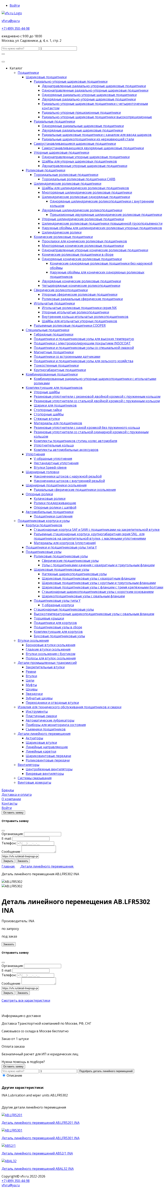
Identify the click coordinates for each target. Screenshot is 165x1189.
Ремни (31, 671)
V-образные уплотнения (53, 458)
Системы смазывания (35, 778)
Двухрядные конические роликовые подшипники (81, 281)
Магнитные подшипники (54, 352)
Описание (14, 1075)
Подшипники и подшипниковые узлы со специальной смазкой (84, 347)
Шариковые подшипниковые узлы (61, 569)
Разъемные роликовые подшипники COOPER (70, 325)
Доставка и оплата (17, 794)
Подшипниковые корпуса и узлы (44, 520)
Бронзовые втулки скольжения (50, 645)
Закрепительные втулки (45, 667)
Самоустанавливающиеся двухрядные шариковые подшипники (93, 148)
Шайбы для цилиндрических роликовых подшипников (85, 188)
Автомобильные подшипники (49, 512)
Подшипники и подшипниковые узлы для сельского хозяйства (83, 361)
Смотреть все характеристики (26, 1000)
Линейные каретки (41, 751)
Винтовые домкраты (34, 782)
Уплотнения (35, 454)
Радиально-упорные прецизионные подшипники (81, 112)
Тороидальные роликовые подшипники (66, 174)
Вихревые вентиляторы (45, 773)
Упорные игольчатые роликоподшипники (75, 312)
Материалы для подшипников (58, 423)
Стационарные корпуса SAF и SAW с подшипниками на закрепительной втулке (97, 529)
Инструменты (37, 711)
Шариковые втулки (41, 742)
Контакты (9, 803)
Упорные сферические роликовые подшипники (79, 294)
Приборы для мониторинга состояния (56, 725)
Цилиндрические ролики (61, 232)
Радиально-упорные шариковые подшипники (70, 81)
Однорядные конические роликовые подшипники (82, 259)
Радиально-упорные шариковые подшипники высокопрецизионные (97, 117)
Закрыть (8, 861)
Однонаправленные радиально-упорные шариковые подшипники (95, 90)
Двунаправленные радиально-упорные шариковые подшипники (94, 86)
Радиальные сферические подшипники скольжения (75, 489)
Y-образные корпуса (58, 605)
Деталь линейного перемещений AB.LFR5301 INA (40, 1138)
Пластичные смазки (41, 716)
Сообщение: (11, 851)
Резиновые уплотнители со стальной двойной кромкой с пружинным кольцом (97, 401)
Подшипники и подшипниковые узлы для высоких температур (84, 339)
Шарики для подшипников (55, 405)
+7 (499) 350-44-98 (16, 28)
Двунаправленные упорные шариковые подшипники (84, 166)
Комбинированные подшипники (52, 374)
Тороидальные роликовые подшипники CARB (78, 179)
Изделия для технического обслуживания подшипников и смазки (69, 707)
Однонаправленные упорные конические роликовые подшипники (95, 250)
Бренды (8, 790)
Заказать (22, 861)
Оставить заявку (13, 812)
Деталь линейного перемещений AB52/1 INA (37, 1153)
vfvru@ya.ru (11, 21)
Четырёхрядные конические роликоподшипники (81, 285)
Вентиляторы (28, 764)
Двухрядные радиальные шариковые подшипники (82, 130)
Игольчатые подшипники (54, 303)
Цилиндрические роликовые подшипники (67, 183)
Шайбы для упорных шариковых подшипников (79, 161)
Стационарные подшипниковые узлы (64, 609)
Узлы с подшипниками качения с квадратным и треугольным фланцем (98, 565)
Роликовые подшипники (45, 170)
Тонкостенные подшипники (56, 365)
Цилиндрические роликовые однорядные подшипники (86, 197)
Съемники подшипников (46, 729)
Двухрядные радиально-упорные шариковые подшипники (89, 99)
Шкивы (31, 689)
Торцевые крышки (49, 618)
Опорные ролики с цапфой (55, 507)
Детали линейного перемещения (44, 733)
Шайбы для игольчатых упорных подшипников (79, 321)
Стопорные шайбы (49, 414)
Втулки (31, 676)
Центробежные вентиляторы (49, 769)
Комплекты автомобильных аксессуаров (66, 449)
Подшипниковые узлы (43, 552)
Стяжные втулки (47, 418)
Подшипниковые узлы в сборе (58, 627)
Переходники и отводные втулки (52, 702)
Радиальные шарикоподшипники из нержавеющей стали (88, 139)
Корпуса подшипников (44, 525)
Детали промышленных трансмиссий (47, 662)
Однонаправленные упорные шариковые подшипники (86, 157)
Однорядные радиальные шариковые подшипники (83, 126)
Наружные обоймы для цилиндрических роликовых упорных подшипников (102, 228)
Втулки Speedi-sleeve (50, 467)
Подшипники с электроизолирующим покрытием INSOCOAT (82, 343)
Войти (15, 5)
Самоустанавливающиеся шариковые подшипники (75, 143)
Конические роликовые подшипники (63, 237)
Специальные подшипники (47, 330)
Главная (8, 866)
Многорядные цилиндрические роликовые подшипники (87, 192)
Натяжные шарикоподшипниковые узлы (74, 574)
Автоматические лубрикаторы (50, 720)
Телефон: (9, 843)
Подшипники (28, 72)
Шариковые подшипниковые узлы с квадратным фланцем (88, 578)
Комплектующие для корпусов (58, 631)
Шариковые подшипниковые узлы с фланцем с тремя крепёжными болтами (102, 587)
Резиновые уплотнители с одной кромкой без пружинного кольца (87, 427)
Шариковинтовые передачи (48, 756)
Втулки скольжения (33, 640)
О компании (11, 799)
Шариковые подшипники (46, 77)
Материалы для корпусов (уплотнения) (65, 543)
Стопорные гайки (48, 410)
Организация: (12, 834)
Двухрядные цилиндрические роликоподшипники (82, 210)
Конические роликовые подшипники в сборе (77, 254)
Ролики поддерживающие (55, 503)
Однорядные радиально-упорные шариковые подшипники (89, 95)
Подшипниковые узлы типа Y (57, 600)
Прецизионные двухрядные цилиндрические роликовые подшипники (106, 214)
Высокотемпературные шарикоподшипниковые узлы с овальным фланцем (94, 614)
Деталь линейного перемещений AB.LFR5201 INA (40, 1122)
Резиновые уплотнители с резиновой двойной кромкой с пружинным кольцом (97, 396)
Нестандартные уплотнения (56, 463)
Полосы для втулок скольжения (51, 658)
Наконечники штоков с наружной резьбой (68, 476)
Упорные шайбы (47, 392)
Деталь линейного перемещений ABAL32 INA (38, 1168)
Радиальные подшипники (54, 121)
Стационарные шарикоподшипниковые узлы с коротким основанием (98, 591)
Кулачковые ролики (49, 498)
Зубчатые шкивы (39, 698)
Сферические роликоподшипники (61, 290)
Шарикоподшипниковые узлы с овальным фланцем (83, 596)
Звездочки (34, 693)
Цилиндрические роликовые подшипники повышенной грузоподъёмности (102, 223)
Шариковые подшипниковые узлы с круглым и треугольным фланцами (99, 583)
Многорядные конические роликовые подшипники (83, 245)
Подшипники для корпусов (55, 623)
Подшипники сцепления (53, 516)
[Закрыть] (3, 830)
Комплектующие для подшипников (54, 387)
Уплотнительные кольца (54, 445)
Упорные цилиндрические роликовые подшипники (83, 219)
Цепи (30, 680)
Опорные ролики (39, 494)
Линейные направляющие (47, 747)
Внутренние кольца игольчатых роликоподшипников (85, 316)
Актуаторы (34, 738)
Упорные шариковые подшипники (61, 152)
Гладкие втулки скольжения (48, 649)
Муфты (31, 685)
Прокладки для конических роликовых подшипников (84, 241)
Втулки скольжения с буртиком (50, 654)
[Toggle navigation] (3, 61)
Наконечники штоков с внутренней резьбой (69, 481)
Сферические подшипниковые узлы (70, 560)
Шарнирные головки (42, 472)
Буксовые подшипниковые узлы (59, 636)
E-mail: (6, 838)
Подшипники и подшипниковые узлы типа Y (61, 547)
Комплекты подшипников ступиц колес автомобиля (75, 441)
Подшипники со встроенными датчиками (67, 356)
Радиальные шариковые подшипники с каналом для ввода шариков (97, 134)
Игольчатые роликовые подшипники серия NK (79, 308)
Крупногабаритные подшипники (60, 370)
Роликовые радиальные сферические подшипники (82, 299)
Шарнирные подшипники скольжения (56, 485)
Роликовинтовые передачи (48, 760)
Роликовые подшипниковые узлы (61, 556)
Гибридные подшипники (53, 334)
